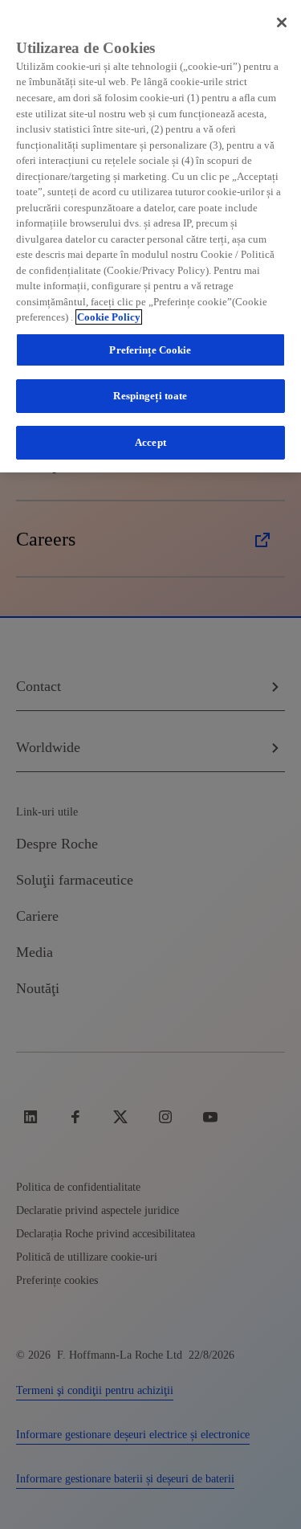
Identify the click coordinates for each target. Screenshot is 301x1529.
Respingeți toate (150, 396)
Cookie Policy (108, 317)
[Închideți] (281, 22)
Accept (150, 442)
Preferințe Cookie (150, 350)
